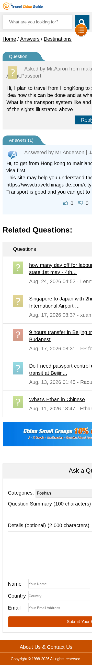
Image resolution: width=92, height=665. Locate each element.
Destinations (58, 39)
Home (9, 39)
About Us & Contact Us (46, 647)
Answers (30, 39)
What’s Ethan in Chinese (57, 399)
